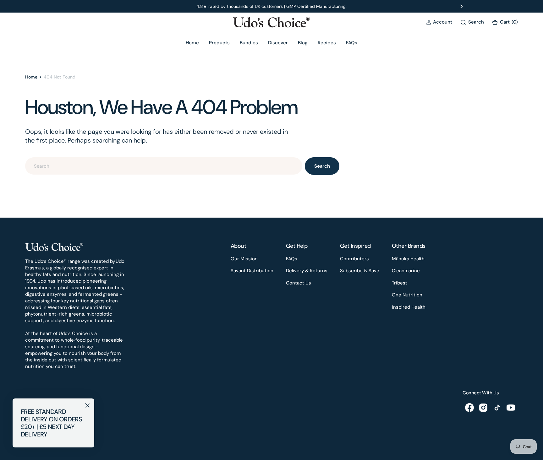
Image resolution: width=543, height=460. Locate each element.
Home (31, 77)
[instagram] (483, 407)
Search (322, 166)
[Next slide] (461, 6)
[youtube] (511, 407)
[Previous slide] (81, 6)
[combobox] (163, 166)
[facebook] (469, 407)
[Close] (87, 405)
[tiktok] (497, 407)
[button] (439, 22)
